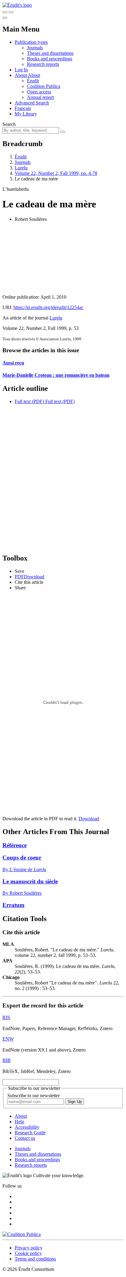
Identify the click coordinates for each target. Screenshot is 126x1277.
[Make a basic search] (4, 12)
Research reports (43, 64)
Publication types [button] (31, 42)
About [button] (21, 75)
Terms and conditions (35, 1258)
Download (89, 818)
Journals (35, 47)
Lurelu (21, 167)
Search (9, 124)
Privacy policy (29, 1247)
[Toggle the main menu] (4, 18)
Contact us (25, 1138)
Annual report (40, 97)
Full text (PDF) (29, 401)
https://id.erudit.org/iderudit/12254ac (48, 307)
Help (19, 1121)
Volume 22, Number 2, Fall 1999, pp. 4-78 (56, 173)
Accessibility (27, 1127)
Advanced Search (32, 102)
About (34, 75)
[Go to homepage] (17, 5)
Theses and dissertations (50, 53)
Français (23, 108)
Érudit (33, 80)
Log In (21, 69)
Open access (39, 91)
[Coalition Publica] (21, 1234)
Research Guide (30, 1132)
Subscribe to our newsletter (33, 1095)
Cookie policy (28, 1253)
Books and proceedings (49, 58)
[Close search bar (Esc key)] (11, 12)
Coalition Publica (43, 86)
